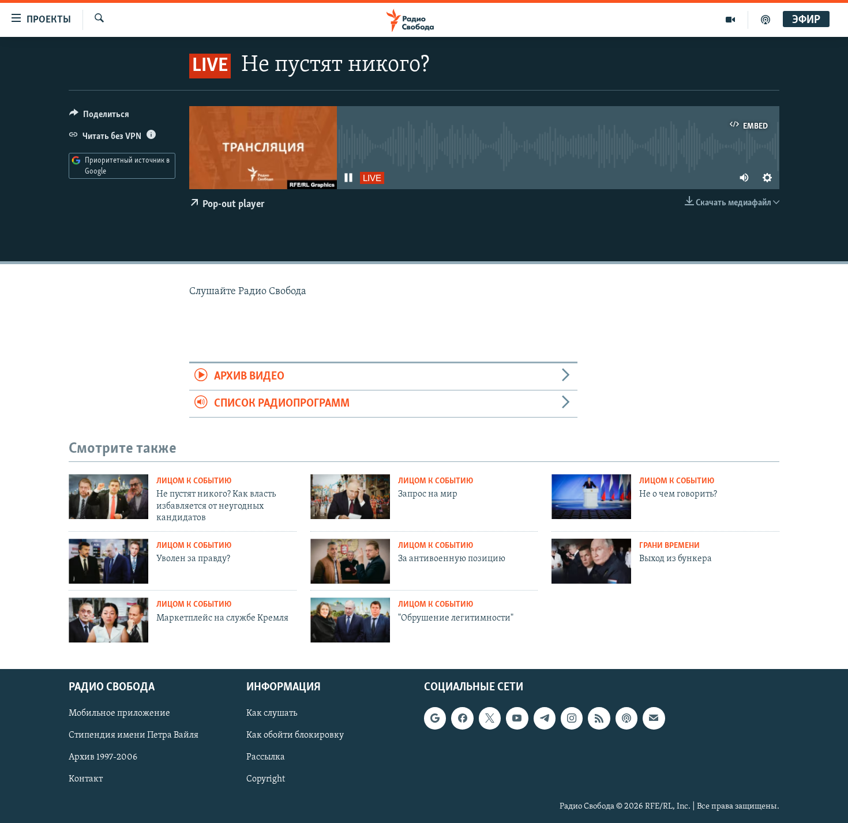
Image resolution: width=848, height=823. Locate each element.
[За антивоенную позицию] (350, 561)
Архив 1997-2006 (103, 757)
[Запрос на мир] (350, 496)
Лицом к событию (193, 481)
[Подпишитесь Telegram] (545, 718)
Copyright (265, 779)
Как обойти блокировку (295, 735)
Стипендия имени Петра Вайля (133, 735)
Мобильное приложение (119, 713)
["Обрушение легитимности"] (350, 619)
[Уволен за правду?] (108, 561)
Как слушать (271, 713)
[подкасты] (765, 19)
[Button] (99, 117)
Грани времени (669, 546)
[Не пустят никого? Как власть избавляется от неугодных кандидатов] (108, 496)
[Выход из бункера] (591, 561)
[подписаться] (654, 718)
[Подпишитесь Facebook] (462, 718)
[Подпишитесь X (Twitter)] (490, 718)
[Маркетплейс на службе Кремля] (108, 619)
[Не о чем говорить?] (591, 496)
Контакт (86, 779)
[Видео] (730, 19)
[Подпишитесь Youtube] (517, 718)
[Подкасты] (626, 718)
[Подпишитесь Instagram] (572, 718)
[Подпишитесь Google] (435, 718)
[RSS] (599, 718)
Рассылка (265, 757)
